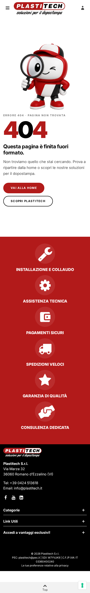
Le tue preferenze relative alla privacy (45, 565)
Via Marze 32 (14, 469)
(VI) (50, 474)
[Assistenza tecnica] (45, 287)
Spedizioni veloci (45, 364)
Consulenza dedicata (45, 427)
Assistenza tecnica (45, 301)
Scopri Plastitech (28, 201)
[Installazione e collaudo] (45, 255)
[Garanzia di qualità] (45, 382)
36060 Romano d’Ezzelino (25, 474)
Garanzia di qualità (45, 396)
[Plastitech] (39, 8)
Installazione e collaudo (45, 269)
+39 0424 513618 (24, 483)
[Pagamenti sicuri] (45, 318)
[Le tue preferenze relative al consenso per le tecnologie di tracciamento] (82, 585)
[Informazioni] (82, 8)
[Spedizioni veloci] (45, 350)
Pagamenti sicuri (45, 332)
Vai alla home (24, 188)
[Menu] (7, 8)
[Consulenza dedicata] (45, 413)
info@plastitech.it (28, 488)
